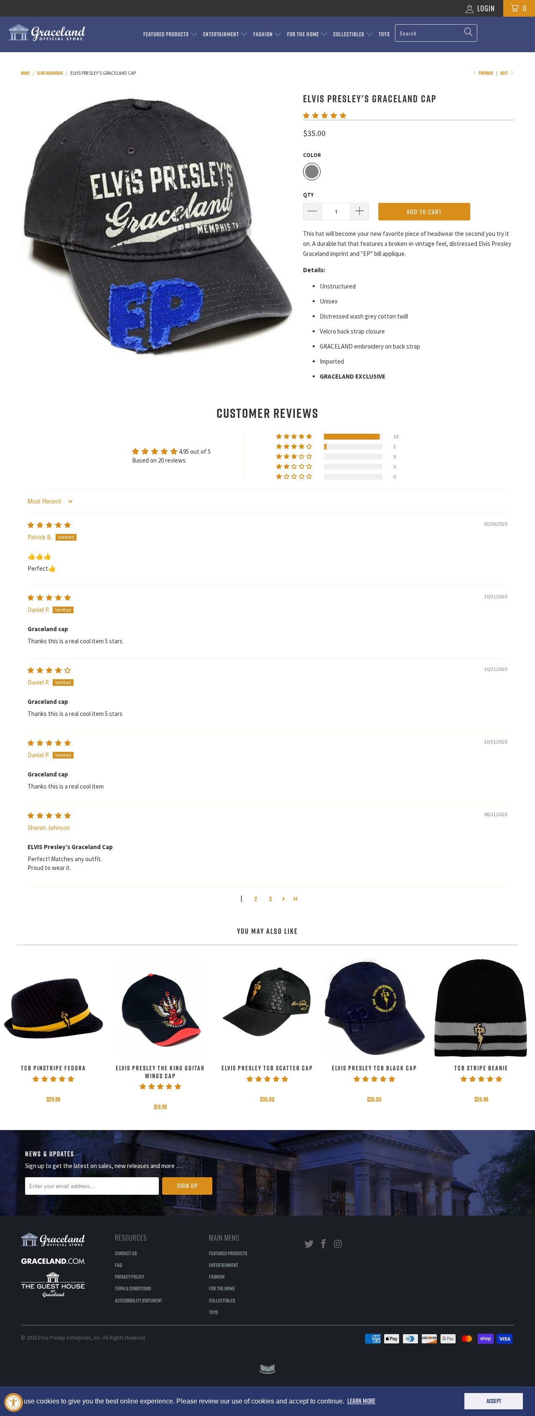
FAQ (118, 1265)
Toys (384, 34)
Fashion (263, 34)
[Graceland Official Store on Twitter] (309, 1244)
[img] (49, 525)
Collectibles (349, 34)
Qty (308, 194)
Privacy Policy (129, 1276)
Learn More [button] (361, 1401)
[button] (324, 115)
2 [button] (256, 899)
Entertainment (221, 34)
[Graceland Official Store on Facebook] (324, 1244)
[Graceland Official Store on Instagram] (338, 1244)
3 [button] (270, 899)
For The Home (303, 34)
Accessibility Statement (138, 1300)
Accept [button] (494, 1401)
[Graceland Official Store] (47, 32)
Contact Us (126, 1253)
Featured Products (166, 34)
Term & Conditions (133, 1288)
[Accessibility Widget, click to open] (13, 1402)
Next (504, 73)
